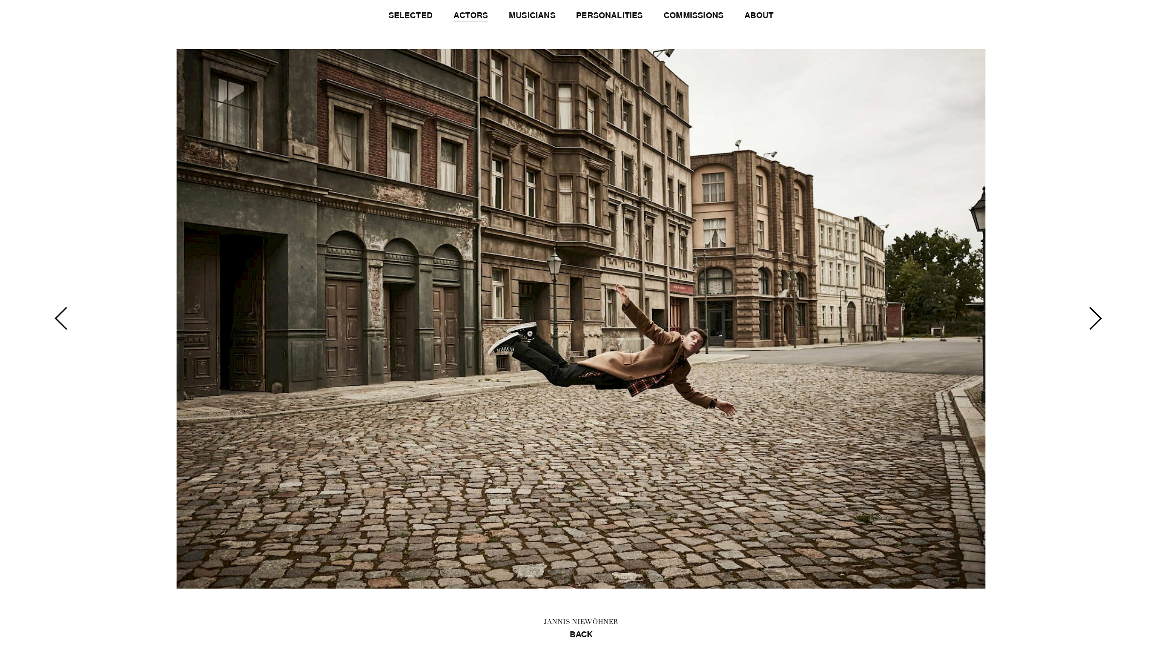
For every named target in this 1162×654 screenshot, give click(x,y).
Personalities (609, 15)
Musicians (532, 15)
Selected (411, 15)
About (759, 15)
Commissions (694, 15)
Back (581, 634)
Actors (470, 15)
